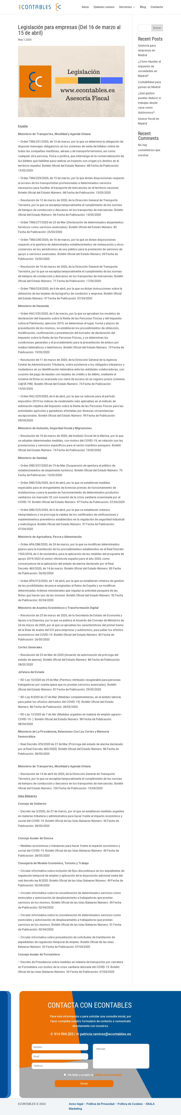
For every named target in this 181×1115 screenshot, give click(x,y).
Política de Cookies (130, 1104)
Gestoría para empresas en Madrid (147, 50)
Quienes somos (104, 7)
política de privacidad (108, 1075)
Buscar (157, 27)
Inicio (85, 7)
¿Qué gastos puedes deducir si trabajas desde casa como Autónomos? (149, 103)
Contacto (157, 7)
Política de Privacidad (100, 1104)
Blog (143, 7)
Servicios (125, 7)
